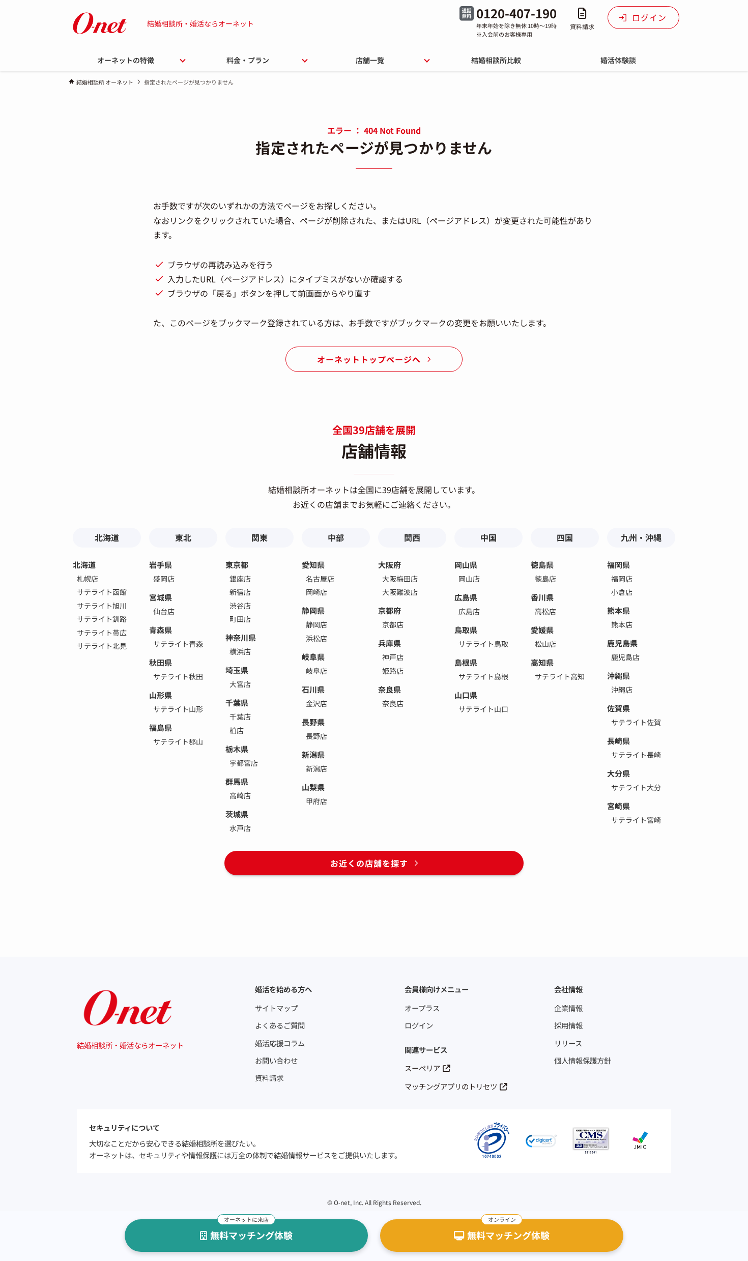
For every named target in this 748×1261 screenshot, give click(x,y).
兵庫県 (389, 643)
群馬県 (236, 781)
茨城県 (236, 814)
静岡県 (313, 610)
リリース (568, 1043)
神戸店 (393, 657)
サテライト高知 (560, 676)
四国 (565, 537)
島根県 (465, 662)
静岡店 (316, 624)
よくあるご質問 (280, 1025)
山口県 (465, 695)
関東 (259, 537)
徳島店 (545, 579)
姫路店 (393, 671)
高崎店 (240, 795)
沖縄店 (621, 689)
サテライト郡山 (178, 741)
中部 (336, 537)
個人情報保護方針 (582, 1060)
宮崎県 (618, 805)
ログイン (419, 1025)
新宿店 (240, 592)
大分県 (618, 773)
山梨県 (313, 787)
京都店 (393, 624)
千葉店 (240, 716)
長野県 (313, 722)
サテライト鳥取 (483, 644)
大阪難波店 (400, 592)
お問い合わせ (276, 1060)
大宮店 (240, 684)
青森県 (160, 629)
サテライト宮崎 (636, 820)
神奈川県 (240, 637)
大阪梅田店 (400, 579)
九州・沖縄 (641, 537)
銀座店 (240, 579)
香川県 (542, 597)
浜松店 (316, 638)
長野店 (316, 736)
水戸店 (240, 828)
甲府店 (316, 801)
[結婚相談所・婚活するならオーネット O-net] (100, 23)
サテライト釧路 (102, 619)
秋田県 (160, 662)
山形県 (160, 695)
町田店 (240, 619)
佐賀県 (618, 708)
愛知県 (313, 564)
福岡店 (621, 579)
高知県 (542, 662)
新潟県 (313, 754)
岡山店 (469, 579)
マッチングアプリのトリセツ (451, 1086)
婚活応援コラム (280, 1043)
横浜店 (240, 651)
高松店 (545, 611)
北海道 (107, 537)
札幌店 (87, 579)
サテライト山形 (178, 709)
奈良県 (389, 689)
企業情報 (568, 1007)
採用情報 (568, 1025)
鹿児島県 (622, 643)
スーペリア (422, 1068)
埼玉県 (236, 670)
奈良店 (393, 703)
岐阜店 (316, 671)
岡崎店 (316, 592)
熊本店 (621, 624)
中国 (488, 537)
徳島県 (542, 564)
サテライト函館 (102, 592)
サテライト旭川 (102, 605)
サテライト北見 (102, 646)
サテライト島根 (483, 676)
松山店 (545, 644)
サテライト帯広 (102, 632)
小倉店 (621, 592)
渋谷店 (240, 605)
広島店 (469, 611)
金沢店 (316, 703)
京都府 (389, 610)
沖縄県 (618, 675)
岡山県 (465, 564)
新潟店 (316, 768)
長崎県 (618, 740)
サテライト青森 (178, 644)
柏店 (236, 730)
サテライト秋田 (178, 676)
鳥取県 (465, 629)
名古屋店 (320, 579)
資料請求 (269, 1077)
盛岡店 (164, 579)
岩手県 (160, 564)
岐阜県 (313, 656)
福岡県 (618, 564)
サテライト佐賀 (636, 722)
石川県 (313, 689)
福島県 (160, 727)
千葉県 (236, 702)
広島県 (465, 597)
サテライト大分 (636, 787)
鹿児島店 (625, 657)
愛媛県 (542, 629)
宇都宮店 (243, 763)
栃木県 (236, 748)
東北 (183, 537)
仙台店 (164, 611)
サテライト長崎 (636, 755)
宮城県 (160, 597)
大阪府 (389, 564)
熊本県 (618, 610)
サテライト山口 (483, 709)
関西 (412, 537)
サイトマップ (276, 1007)
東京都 (236, 564)
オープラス (422, 1007)
